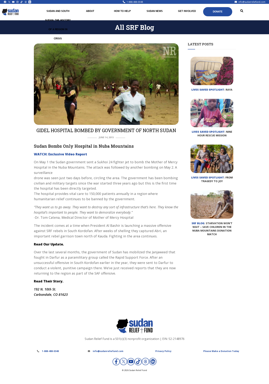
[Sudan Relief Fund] (10, 14)
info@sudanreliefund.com (251, 1)
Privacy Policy (163, 351)
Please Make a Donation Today (221, 351)
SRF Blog (198, 223)
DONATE (218, 11)
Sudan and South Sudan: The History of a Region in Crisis (58, 25)
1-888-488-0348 (135, 1)
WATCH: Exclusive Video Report (60, 154)
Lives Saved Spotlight (207, 89)
